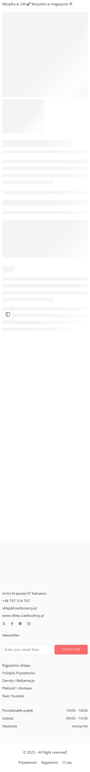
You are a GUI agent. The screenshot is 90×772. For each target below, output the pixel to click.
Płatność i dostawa (17, 688)
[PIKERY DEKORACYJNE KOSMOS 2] (23, 116)
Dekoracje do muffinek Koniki (25, 412)
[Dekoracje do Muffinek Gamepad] (23, 504)
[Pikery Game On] (67, 384)
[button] (23, 398)
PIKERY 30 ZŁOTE (23, 471)
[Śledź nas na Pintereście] (20, 624)
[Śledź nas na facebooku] (12, 624)
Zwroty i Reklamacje (18, 680)
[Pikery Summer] (67, 504)
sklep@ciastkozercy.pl (19, 608)
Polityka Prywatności (18, 673)
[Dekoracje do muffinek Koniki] (23, 384)
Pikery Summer (67, 531)
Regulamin (49, 762)
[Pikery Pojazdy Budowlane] (67, 444)
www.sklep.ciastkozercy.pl (23, 615)
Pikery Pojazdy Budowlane (67, 471)
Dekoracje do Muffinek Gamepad (28, 531)
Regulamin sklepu (16, 665)
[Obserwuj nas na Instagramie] (29, 624)
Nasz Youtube (13, 696)
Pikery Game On (67, 412)
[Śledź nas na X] (4, 623)
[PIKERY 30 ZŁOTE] (23, 444)
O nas (67, 762)
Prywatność (27, 762)
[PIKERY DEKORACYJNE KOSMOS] (45, 54)
